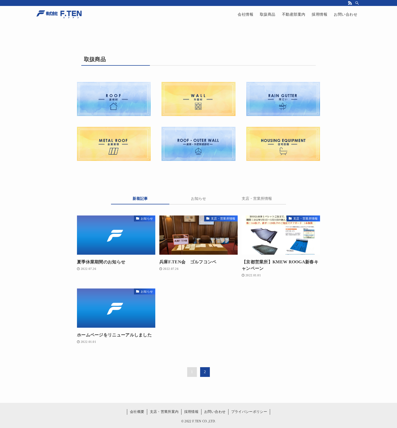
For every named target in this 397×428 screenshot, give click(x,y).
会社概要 (137, 412)
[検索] (357, 3)
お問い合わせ (215, 412)
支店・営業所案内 (164, 412)
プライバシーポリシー (249, 412)
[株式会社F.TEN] (59, 14)
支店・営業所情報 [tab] (257, 199)
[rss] (350, 3)
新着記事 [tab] (140, 199)
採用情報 (191, 412)
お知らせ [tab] (198, 199)
